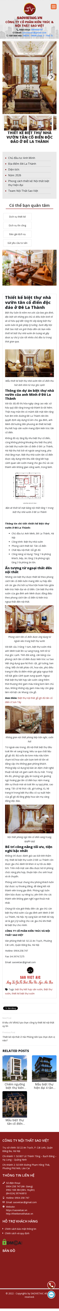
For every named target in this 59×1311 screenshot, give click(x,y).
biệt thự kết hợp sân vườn (28, 989)
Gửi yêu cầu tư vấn (17, 242)
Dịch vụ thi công (17, 225)
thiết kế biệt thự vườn (23, 993)
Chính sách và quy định (17, 1233)
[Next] (51, 76)
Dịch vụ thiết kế (17, 216)
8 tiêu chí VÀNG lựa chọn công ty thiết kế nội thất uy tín (28, 1024)
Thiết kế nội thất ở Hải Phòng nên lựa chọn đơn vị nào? (28, 1038)
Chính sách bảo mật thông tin (20, 1228)
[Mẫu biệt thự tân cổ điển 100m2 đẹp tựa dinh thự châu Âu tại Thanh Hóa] (14, 1104)
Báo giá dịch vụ (17, 234)
